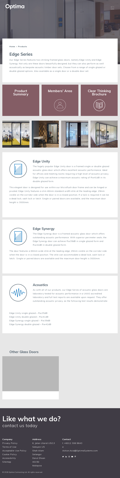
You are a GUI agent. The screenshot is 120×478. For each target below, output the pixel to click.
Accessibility (9, 458)
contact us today (20, 425)
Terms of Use (9, 447)
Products (22, 46)
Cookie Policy (9, 454)
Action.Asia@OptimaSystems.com (80, 450)
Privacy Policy (9, 443)
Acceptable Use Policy (14, 450)
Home (12, 46)
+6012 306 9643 (73, 443)
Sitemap (6, 461)
